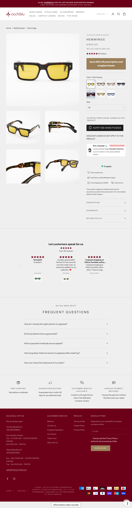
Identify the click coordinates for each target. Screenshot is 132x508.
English (101, 14)
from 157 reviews (66, 251)
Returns (50, 421)
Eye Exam (72, 16)
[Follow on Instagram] (14, 478)
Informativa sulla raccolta (66, 505)
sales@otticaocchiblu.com (16, 470)
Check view (52, 438)
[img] (66, 248)
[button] (21, 266)
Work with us (52, 442)
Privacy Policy (79, 430)
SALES (32, 16)
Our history (51, 434)
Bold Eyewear (19, 28)
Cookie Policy (79, 425)
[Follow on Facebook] (7, 478)
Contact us (51, 425)
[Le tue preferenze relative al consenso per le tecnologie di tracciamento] (127, 503)
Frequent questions (55, 430)
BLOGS (61, 16)
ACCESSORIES (67, 12)
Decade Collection (116, 149)
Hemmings (31, 28)
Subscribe (100, 448)
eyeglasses (51, 12)
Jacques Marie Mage (97, 35)
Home (8, 28)
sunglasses (35, 12)
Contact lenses (47, 16)
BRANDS (80, 12)
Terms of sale (79, 421)
